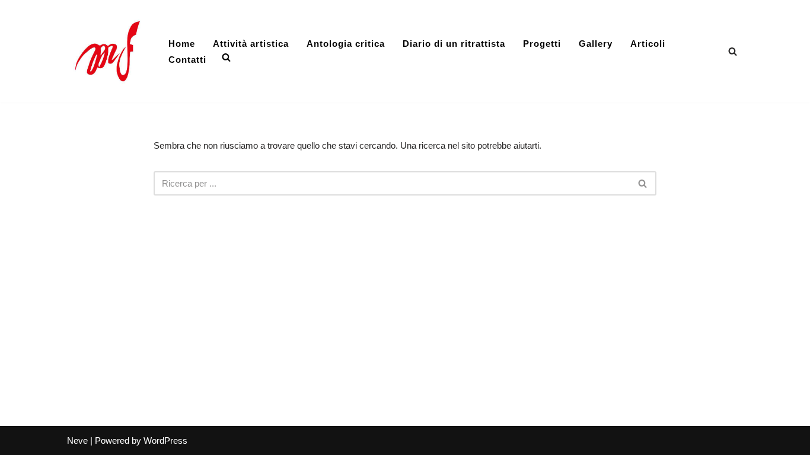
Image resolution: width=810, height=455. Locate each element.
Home (181, 44)
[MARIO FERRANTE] (107, 51)
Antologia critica (346, 44)
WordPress (165, 440)
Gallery (596, 44)
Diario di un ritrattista (454, 44)
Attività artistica (251, 44)
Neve (77, 440)
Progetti (542, 44)
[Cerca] (732, 51)
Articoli (647, 44)
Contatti (187, 60)
